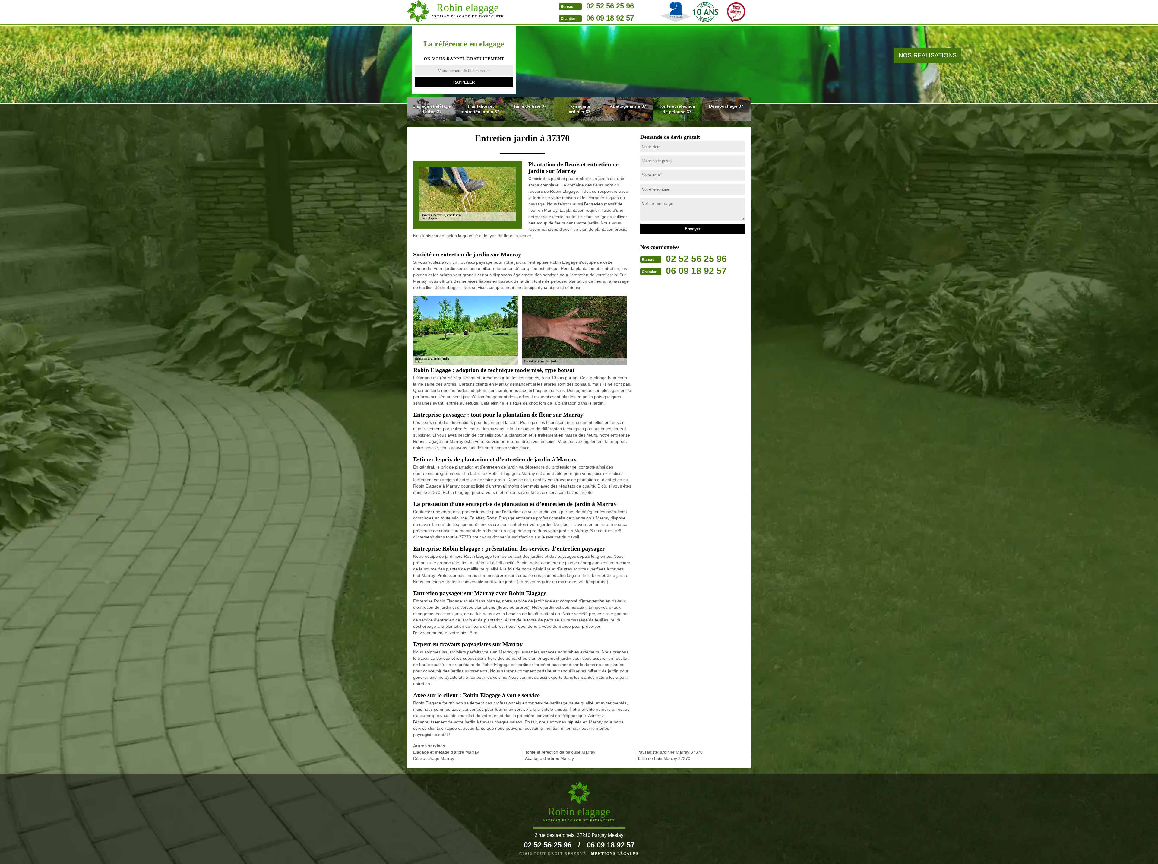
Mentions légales (615, 854)
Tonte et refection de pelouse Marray (560, 752)
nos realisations (928, 55)
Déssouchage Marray (433, 758)
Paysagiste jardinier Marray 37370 (670, 752)
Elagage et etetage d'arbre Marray (446, 752)
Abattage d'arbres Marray (549, 758)
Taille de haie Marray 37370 (663, 758)
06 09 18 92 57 (610, 18)
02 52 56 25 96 (610, 6)
